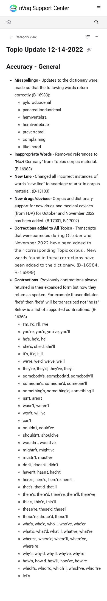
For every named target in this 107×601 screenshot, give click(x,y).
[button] (94, 587)
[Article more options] (96, 37)
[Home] (41, 8)
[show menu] (98, 8)
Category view (25, 37)
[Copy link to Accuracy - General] (68, 66)
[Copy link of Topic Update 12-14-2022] (89, 50)
